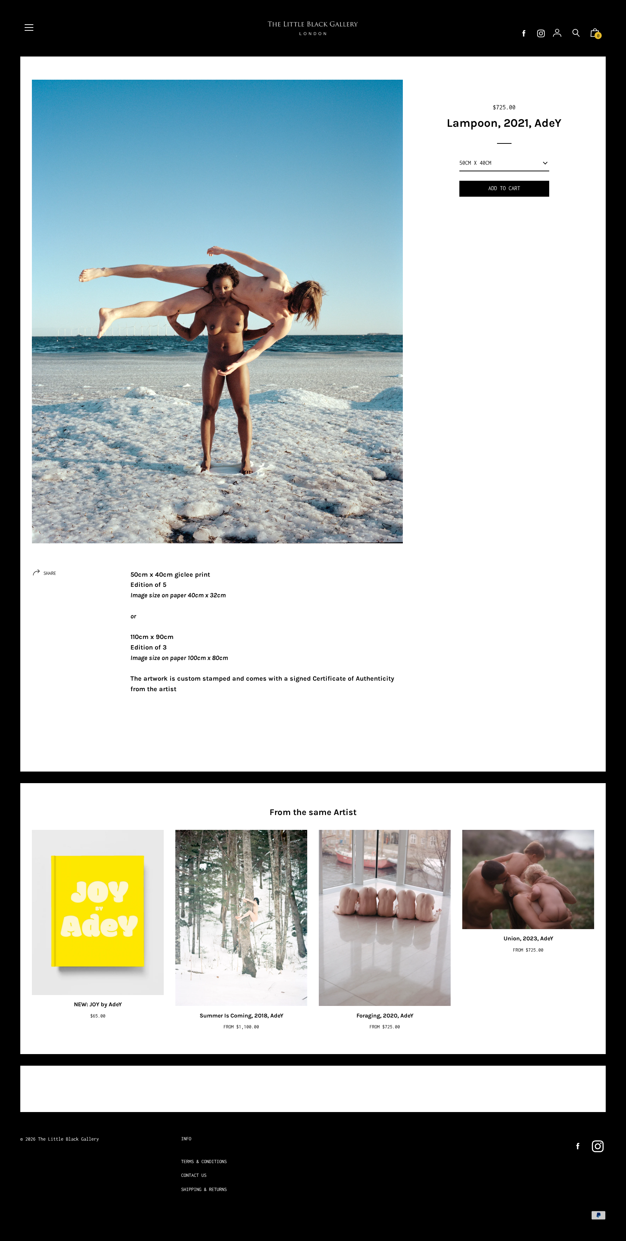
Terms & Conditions (204, 1161)
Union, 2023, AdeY (528, 938)
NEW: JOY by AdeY (98, 1004)
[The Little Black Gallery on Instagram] (541, 33)
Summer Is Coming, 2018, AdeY (241, 1015)
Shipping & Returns (204, 1189)
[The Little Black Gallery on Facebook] (524, 33)
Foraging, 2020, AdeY (384, 1015)
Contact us (193, 1175)
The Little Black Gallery (68, 1139)
